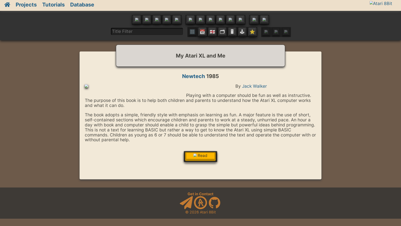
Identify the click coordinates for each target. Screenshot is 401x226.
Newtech (193, 76)
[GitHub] (214, 208)
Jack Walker (254, 86)
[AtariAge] (200, 208)
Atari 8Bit (208, 212)
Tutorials (53, 4)
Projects (26, 4)
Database (82, 4)
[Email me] (186, 208)
